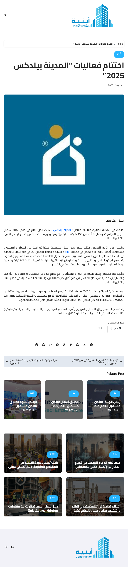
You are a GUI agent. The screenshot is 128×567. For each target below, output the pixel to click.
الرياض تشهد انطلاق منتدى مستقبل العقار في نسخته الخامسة (23, 408)
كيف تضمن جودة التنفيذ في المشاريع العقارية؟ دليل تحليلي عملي (33, 465)
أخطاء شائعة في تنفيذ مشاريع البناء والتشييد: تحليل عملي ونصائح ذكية (96, 508)
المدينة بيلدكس (62, 229)
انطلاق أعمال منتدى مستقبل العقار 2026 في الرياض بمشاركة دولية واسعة (65, 408)
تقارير (115, 454)
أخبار (119, 53)
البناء (67, 251)
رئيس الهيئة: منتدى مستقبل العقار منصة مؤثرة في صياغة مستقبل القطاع (106, 408)
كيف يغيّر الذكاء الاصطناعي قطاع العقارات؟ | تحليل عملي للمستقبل (97, 465)
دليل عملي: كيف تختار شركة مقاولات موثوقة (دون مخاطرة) (33, 508)
